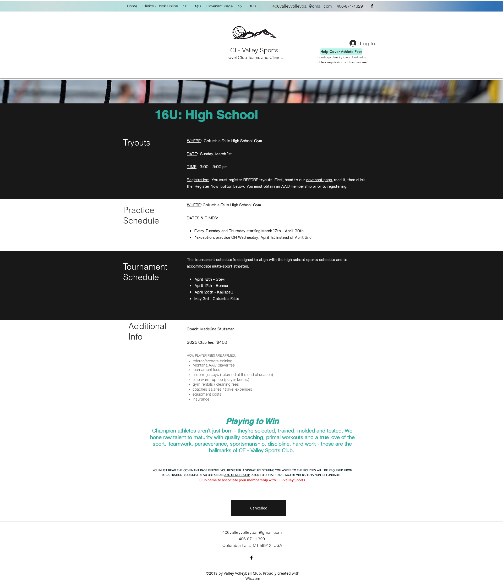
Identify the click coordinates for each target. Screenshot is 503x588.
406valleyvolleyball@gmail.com (302, 6)
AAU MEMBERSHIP (237, 475)
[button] (258, 508)
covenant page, (319, 179)
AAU (285, 186)
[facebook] (372, 6)
